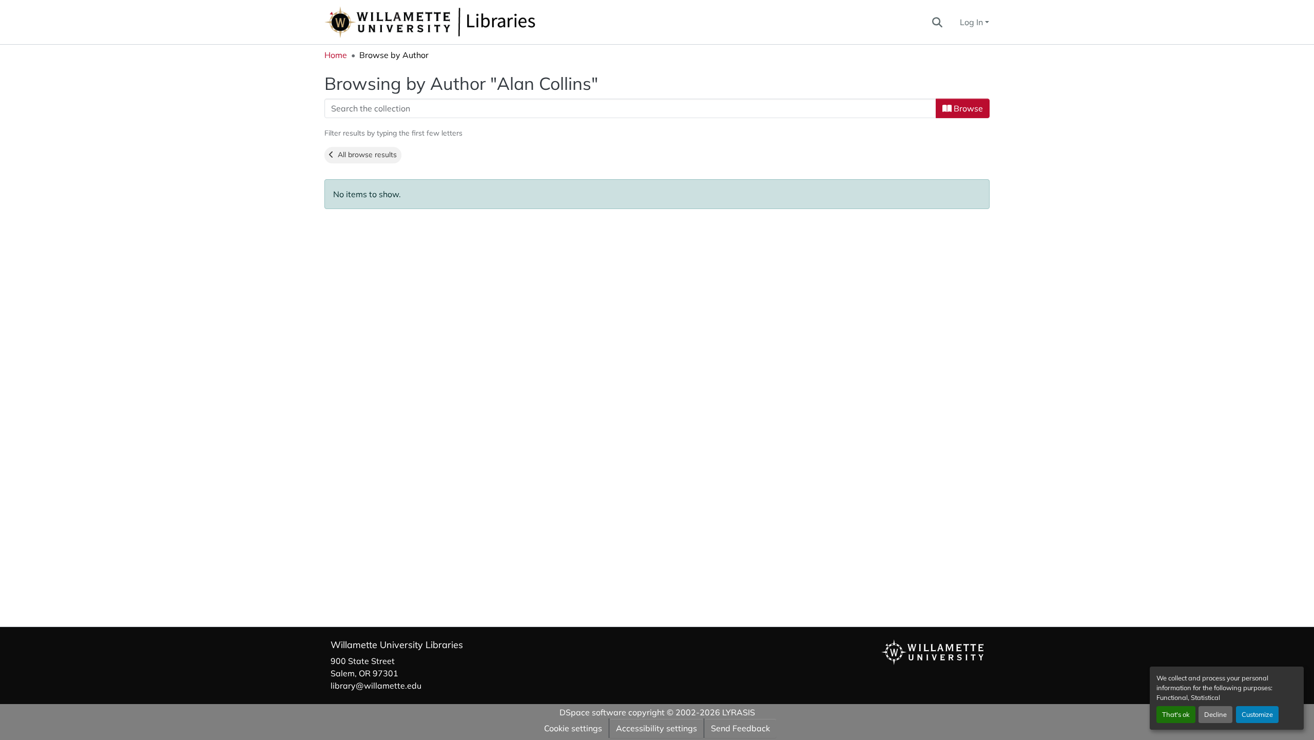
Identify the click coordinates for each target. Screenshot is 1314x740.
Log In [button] (972, 22)
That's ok (1176, 714)
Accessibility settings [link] (656, 728)
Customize (1257, 714)
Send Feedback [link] (740, 728)
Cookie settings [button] (573, 728)
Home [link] (335, 55)
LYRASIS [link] (738, 712)
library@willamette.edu (376, 685)
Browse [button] (967, 108)
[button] (464, 22)
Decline (1215, 714)
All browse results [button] (365, 154)
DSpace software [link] (592, 712)
